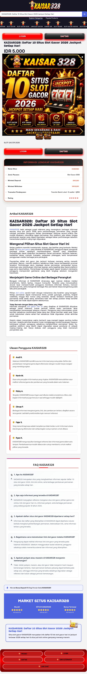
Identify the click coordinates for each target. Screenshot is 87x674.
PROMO (24, 653)
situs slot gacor (23, 249)
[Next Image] (83, 95)
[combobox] (41, 14)
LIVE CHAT (45, 667)
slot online (20, 293)
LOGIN (22, 36)
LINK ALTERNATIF (66, 660)
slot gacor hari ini (35, 306)
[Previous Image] (4, 95)
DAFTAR (64, 36)
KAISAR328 (14, 229)
